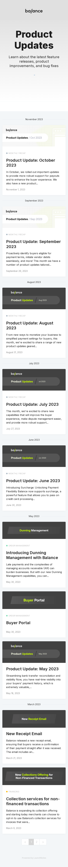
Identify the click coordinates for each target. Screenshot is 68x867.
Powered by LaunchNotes (34, 858)
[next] (43, 842)
